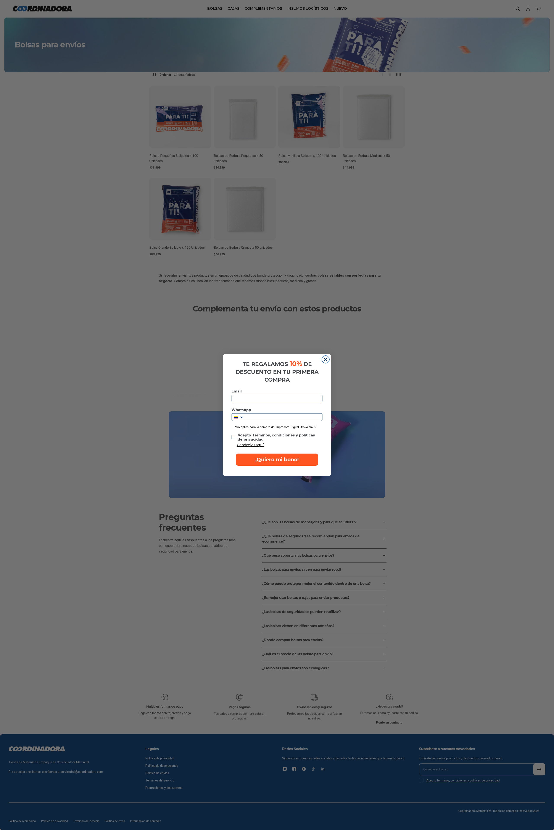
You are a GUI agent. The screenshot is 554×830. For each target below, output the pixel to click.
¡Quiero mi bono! (277, 460)
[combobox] (238, 417)
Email (237, 391)
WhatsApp (241, 410)
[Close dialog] (325, 359)
